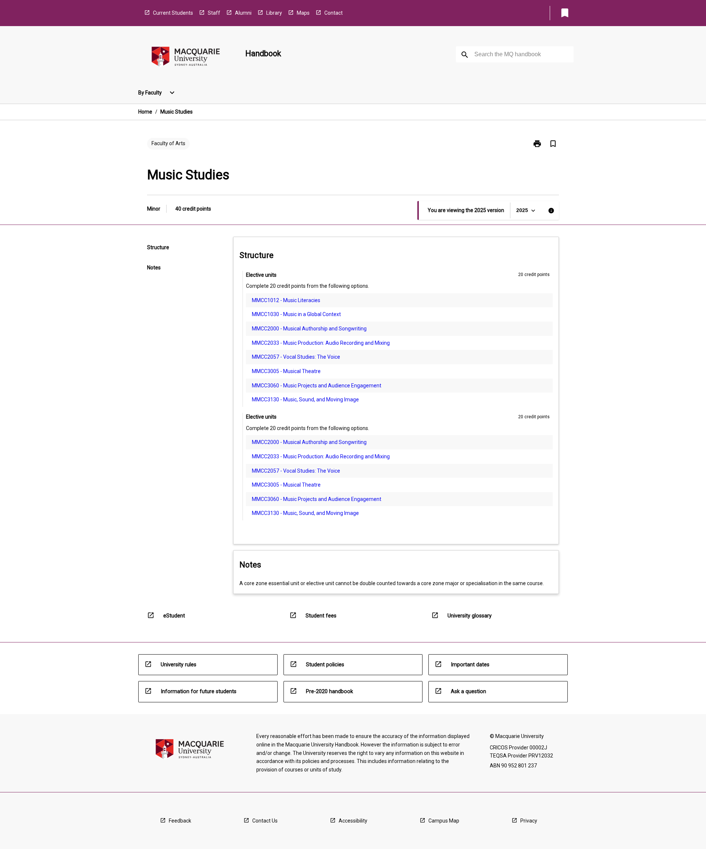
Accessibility (353, 821)
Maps (303, 13)
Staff (214, 13)
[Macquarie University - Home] (185, 58)
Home (145, 112)
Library (274, 13)
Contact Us (265, 821)
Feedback (180, 821)
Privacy (528, 821)
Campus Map (443, 821)
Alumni (243, 13)
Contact (333, 13)
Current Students (173, 13)
